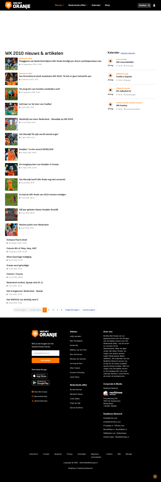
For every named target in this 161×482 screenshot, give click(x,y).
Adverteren (33, 454)
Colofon (109, 454)
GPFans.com (119, 426)
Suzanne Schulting (77, 372)
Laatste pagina (89, 310)
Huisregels (81, 454)
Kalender (96, 5)
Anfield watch (108, 437)
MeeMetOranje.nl (122, 437)
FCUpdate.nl (108, 426)
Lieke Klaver (74, 377)
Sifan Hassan (75, 368)
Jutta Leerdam (75, 336)
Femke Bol (74, 345)
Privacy (69, 454)
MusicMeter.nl (121, 429)
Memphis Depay (76, 394)
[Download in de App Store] (40, 375)
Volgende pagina (72, 310)
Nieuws (58, 5)
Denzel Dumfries (76, 408)
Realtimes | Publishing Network (80, 468)
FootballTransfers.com (112, 422)
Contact (46, 454)
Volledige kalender (127, 53)
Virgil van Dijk (75, 403)
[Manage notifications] (155, 476)
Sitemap (129, 454)
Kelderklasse (122, 433)
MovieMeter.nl (109, 429)
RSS (119, 454)
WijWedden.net (109, 433)
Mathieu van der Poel (78, 350)
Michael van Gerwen (78, 359)
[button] (63, 5)
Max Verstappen (76, 341)
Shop (107, 5)
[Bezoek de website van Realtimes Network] (112, 393)
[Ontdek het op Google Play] (41, 382)
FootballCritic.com (110, 418)
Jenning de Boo (76, 363)
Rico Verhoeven (76, 354)
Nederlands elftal (76, 5)
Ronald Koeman (76, 390)
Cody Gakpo (75, 399)
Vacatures (58, 454)
